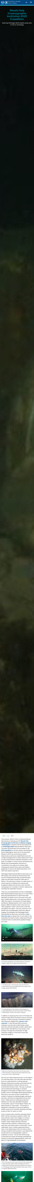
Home (3, 836)
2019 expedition (6, 850)
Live (8, 836)
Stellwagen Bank (8, 846)
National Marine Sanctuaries (14, 2)
